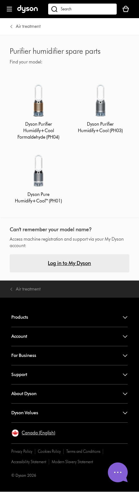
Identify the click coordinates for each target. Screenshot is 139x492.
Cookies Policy (49, 451)
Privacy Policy (21, 451)
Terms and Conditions (83, 451)
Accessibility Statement (28, 461)
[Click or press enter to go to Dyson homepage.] (27, 11)
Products (19, 317)
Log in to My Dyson (69, 263)
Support (19, 374)
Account (19, 336)
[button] (33, 433)
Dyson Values (24, 413)
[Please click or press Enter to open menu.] (9, 9)
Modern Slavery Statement (72, 461)
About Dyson (24, 393)
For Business (23, 355)
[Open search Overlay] (82, 9)
